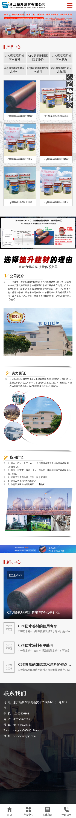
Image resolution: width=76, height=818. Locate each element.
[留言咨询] (69, 84)
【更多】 (12, 299)
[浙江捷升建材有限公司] (24, 7)
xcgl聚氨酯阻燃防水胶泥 (61, 69)
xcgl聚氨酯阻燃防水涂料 (38, 69)
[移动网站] (69, 98)
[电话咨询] (69, 77)
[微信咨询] (69, 91)
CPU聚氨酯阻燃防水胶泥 (61, 57)
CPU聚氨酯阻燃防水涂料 (38, 57)
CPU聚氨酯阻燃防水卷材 (14, 57)
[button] (36, 35)
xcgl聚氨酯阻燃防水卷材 (14, 69)
